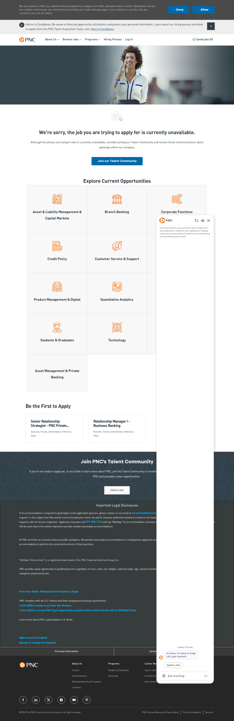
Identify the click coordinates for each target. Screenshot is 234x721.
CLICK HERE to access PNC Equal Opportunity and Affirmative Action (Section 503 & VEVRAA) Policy (77, 611)
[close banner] (211, 26)
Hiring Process (113, 39)
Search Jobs (150, 670)
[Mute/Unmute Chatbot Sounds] (202, 220)
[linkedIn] (36, 700)
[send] (206, 676)
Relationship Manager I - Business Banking (111, 423)
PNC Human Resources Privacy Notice (160, 712)
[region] (185, 448)
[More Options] (164, 676)
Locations (76, 687)
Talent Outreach (79, 676)
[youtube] (74, 700)
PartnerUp (113, 676)
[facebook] (23, 700)
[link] (117, 161)
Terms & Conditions (192, 712)
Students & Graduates (118, 670)
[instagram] (61, 700)
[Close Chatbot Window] (208, 220)
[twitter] (48, 700)
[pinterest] (87, 700)
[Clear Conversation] (196, 220)
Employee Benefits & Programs (86, 681)
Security (209, 712)
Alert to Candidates (102, 29)
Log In (129, 39)
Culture (75, 670)
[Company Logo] (28, 39)
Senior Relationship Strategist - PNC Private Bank (49, 423)
